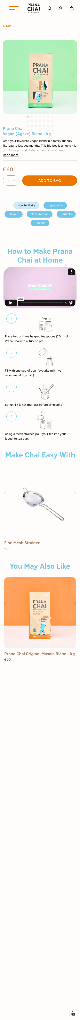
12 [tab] (44, 121)
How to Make (26, 205)
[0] (71, 8)
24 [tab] (36, 130)
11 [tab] (40, 121)
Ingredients (55, 205)
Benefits (66, 214)
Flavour (13, 214)
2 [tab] (32, 117)
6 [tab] (48, 117)
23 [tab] (32, 130)
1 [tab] (28, 117)
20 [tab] (48, 126)
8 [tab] (28, 121)
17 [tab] (36, 126)
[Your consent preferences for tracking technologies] (73, 1013)
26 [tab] (44, 130)
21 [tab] (52, 126)
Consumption (39, 214)
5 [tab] (44, 117)
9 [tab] (32, 121)
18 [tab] (40, 126)
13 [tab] (48, 121)
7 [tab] (52, 117)
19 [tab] (44, 126)
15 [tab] (28, 126)
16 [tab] (32, 126)
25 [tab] (40, 130)
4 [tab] (40, 117)
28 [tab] (52, 130)
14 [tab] (52, 121)
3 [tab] (36, 117)
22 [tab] (28, 130)
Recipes (40, 223)
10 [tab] (36, 121)
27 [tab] (48, 130)
